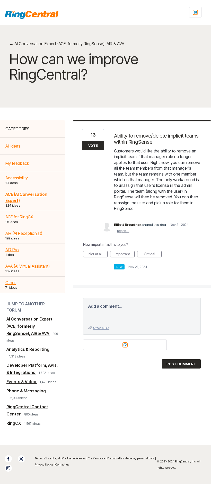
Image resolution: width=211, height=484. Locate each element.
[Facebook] (11, 458)
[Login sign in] (195, 12)
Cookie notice (96, 458)
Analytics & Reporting (27, 349)
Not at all (98, 254)
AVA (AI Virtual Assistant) (27, 266)
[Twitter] (24, 458)
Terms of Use (43, 458)
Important (125, 254)
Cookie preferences (74, 458)
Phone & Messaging (26, 390)
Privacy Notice (44, 464)
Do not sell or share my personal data (131, 458)
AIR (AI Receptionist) (23, 233)
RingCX (14, 423)
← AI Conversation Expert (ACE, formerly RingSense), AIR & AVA (66, 43)
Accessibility (16, 177)
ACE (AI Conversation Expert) (26, 197)
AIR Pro (12, 249)
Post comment (181, 364)
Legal (56, 458)
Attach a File (101, 328)
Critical (153, 254)
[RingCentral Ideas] (32, 14)
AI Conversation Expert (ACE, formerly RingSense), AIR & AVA (29, 326)
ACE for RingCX (19, 216)
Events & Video (21, 381)
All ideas (12, 146)
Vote (93, 145)
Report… (123, 231)
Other (10, 282)
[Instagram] (11, 468)
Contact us (62, 464)
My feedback (17, 163)
